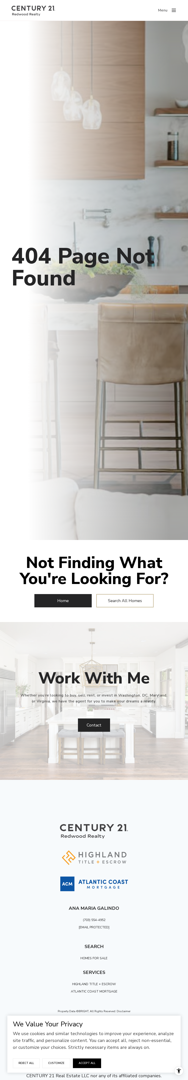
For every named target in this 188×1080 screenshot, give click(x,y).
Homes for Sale (94, 958)
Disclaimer (123, 1011)
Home (63, 600)
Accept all (87, 1063)
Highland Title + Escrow (94, 984)
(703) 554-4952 (94, 920)
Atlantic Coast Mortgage (94, 991)
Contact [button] (94, 725)
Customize (56, 1063)
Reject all (26, 1063)
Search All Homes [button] (125, 600)
